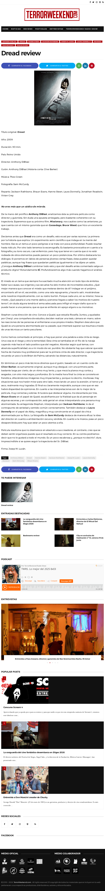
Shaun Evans (22, 45)
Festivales (41, 29)
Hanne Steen (33, 41)
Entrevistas (56, 29)
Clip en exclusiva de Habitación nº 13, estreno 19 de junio (89, 538)
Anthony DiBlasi (9, 41)
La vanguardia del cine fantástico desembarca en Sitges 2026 (35, 521)
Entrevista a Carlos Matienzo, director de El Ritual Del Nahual (89, 521)
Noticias (16, 29)
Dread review (7, 505)
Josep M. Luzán (67, 41)
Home (5, 29)
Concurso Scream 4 (13, 707)
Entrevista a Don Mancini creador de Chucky (25, 797)
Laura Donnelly (84, 41)
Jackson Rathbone (50, 41)
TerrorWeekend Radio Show (82, 29)
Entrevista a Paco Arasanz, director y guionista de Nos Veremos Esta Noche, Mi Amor (52, 659)
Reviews (28, 29)
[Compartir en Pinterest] (92, 65)
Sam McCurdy (8, 45)
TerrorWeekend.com (22, 882)
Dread (22, 41)
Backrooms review (31, 535)
